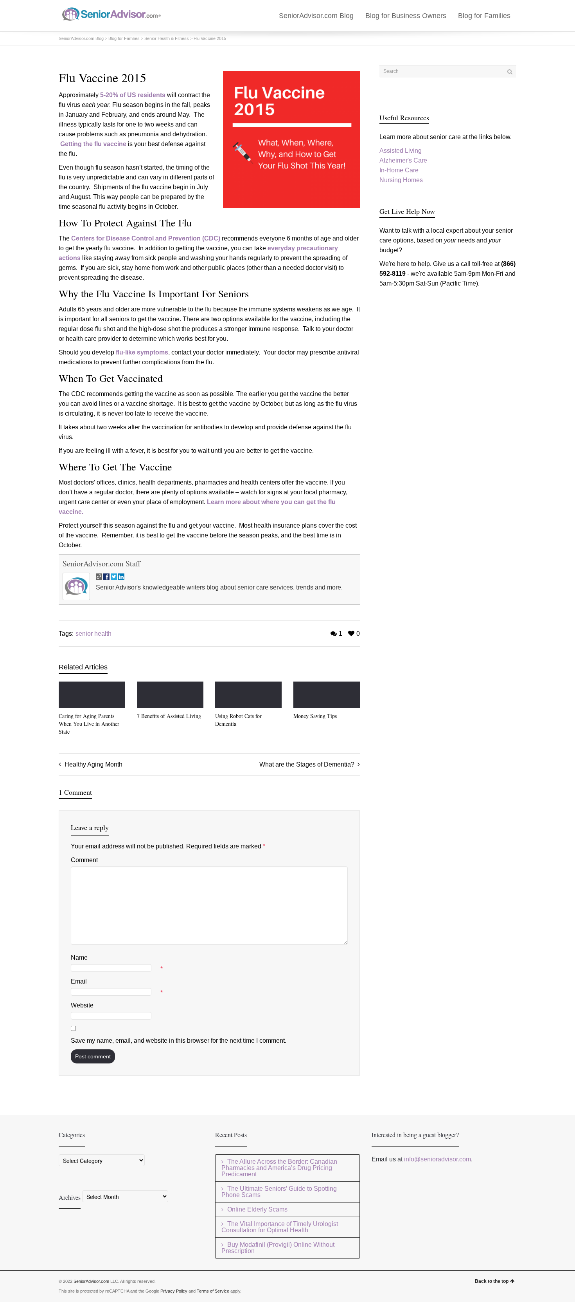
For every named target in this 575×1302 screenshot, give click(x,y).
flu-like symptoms (142, 352)
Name (79, 957)
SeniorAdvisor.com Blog (316, 16)
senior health (93, 633)
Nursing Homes (401, 180)
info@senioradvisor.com (437, 1159)
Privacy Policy (173, 1291)
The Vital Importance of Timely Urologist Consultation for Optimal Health (279, 1227)
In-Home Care (399, 170)
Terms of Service (213, 1291)
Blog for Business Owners (405, 16)
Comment (84, 860)
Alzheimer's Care (403, 160)
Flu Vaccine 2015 (210, 38)
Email (79, 981)
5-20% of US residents (132, 95)
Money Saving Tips (315, 716)
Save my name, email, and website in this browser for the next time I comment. (178, 1040)
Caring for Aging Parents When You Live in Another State (89, 723)
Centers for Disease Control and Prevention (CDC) (145, 238)
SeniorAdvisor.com (91, 1281)
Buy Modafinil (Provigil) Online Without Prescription (277, 1247)
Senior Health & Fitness (166, 38)
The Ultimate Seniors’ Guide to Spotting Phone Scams (279, 1191)
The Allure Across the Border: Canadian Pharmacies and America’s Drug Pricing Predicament (279, 1167)
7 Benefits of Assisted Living (169, 716)
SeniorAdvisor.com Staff (101, 563)
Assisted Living (400, 150)
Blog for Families (484, 16)
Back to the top (492, 1281)
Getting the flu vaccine (93, 144)
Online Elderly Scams (257, 1209)
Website (82, 1005)
